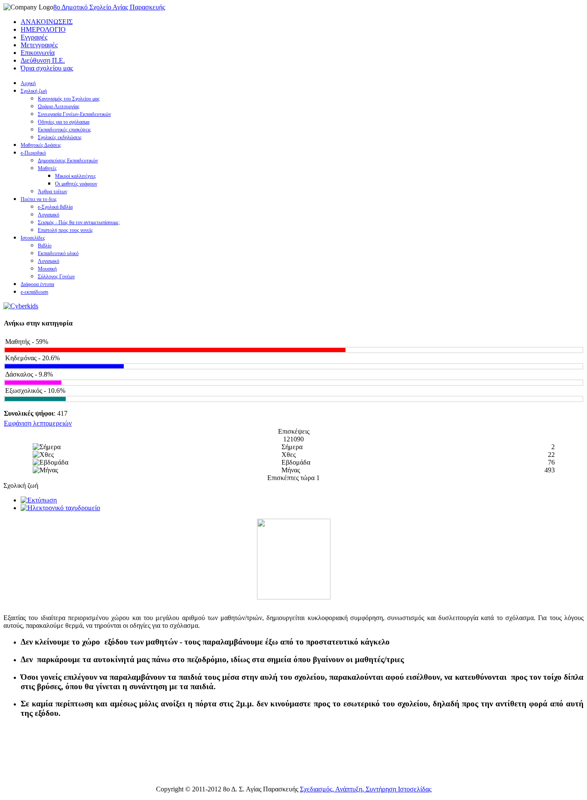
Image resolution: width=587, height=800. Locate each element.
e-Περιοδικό (33, 153)
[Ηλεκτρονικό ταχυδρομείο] (60, 507)
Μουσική (47, 269)
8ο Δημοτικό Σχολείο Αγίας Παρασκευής (109, 7)
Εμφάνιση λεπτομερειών (38, 423)
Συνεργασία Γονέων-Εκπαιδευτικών (74, 114)
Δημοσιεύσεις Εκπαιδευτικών (68, 161)
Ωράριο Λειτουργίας (58, 106)
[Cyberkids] (20, 306)
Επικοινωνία (38, 52)
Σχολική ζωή (34, 91)
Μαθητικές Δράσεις (41, 145)
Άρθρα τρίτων (52, 192)
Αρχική (28, 83)
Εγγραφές (34, 37)
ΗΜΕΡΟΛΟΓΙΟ (43, 29)
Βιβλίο (45, 246)
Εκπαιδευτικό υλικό (58, 253)
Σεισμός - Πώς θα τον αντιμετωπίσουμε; (79, 222)
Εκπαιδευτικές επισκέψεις (64, 130)
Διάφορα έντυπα (37, 284)
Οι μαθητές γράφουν (76, 184)
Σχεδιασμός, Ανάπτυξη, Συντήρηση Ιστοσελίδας (365, 789)
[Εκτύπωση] (39, 500)
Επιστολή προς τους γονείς (65, 230)
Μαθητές (47, 168)
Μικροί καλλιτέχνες (75, 176)
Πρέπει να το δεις (39, 199)
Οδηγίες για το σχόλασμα (63, 122)
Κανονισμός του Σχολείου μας (69, 99)
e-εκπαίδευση (34, 292)
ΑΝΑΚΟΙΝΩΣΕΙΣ (47, 21)
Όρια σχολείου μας (47, 68)
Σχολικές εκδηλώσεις (60, 137)
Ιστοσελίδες (33, 238)
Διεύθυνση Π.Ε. (43, 60)
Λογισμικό (48, 215)
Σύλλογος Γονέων (56, 277)
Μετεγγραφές (39, 45)
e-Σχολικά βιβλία (55, 207)
